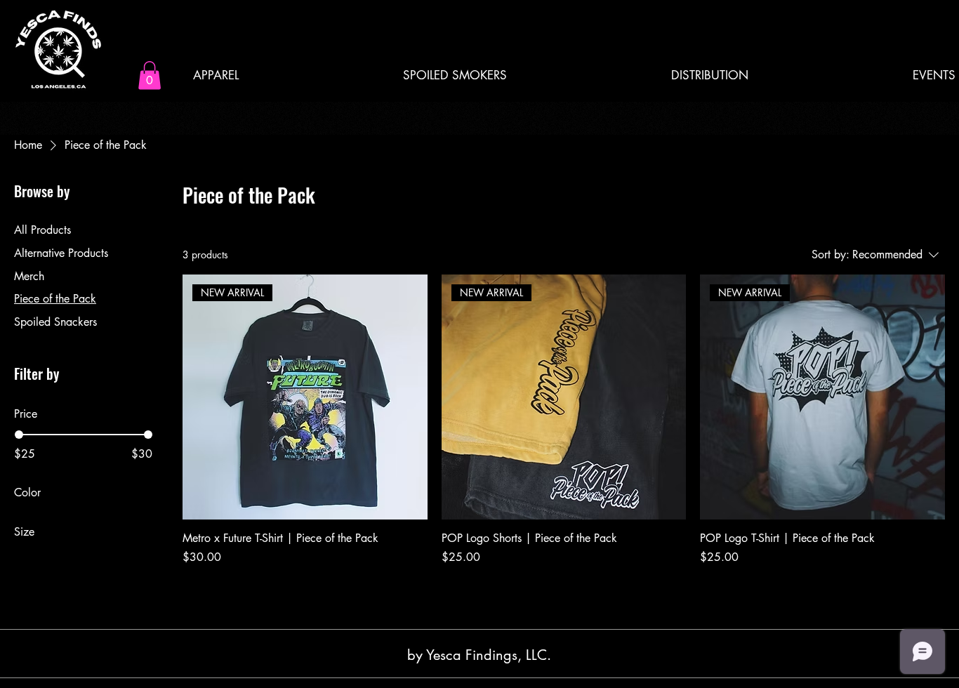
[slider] (19, 434)
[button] (149, 75)
